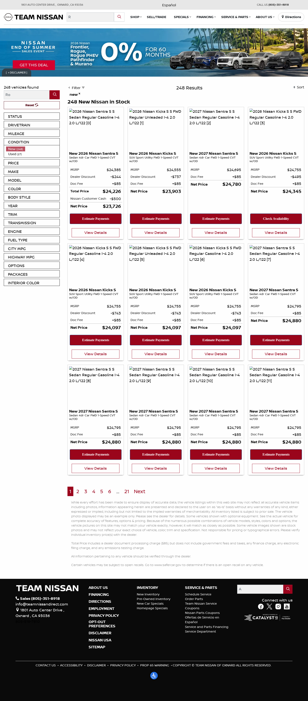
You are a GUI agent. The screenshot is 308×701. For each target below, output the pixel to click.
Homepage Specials (152, 608)
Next (139, 491)
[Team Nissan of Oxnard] (33, 16)
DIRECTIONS (100, 601)
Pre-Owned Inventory (153, 599)
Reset (30, 105)
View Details (95, 232)
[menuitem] (33, 149)
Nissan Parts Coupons (202, 613)
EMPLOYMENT (101, 609)
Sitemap (97, 647)
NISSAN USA (100, 640)
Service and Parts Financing (206, 627)
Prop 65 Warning (154, 665)
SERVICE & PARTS (201, 588)
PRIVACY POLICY (104, 615)
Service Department (200, 631)
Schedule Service (198, 594)
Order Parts (194, 599)
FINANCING (99, 594)
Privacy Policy (123, 665)
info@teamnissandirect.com (42, 604)
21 (126, 491)
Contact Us (46, 665)
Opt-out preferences (102, 624)
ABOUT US (98, 588)
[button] (134, 17)
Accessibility (71, 665)
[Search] (119, 16)
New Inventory (148, 594)
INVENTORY (147, 588)
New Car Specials (150, 603)
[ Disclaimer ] (16, 72)
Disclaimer (100, 633)
